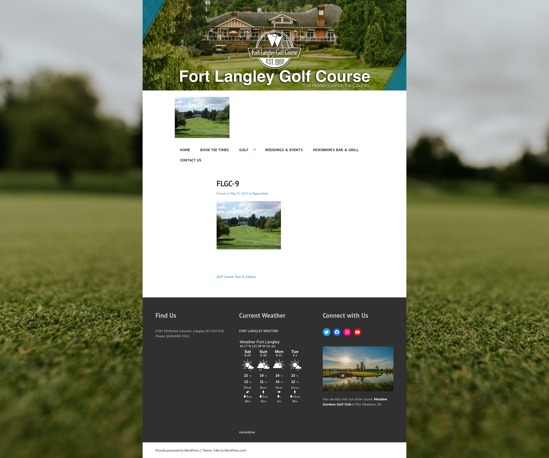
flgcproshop (260, 193)
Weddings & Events (284, 149)
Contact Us (190, 160)
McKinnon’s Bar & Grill (336, 149)
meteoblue (247, 432)
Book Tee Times (214, 149)
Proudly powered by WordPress (177, 450)
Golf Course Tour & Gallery (236, 276)
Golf (243, 149)
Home (185, 149)
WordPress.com (235, 450)
